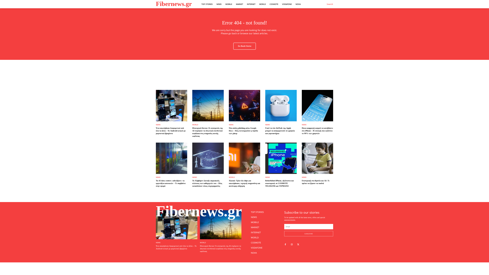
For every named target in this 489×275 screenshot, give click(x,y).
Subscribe (308, 234)
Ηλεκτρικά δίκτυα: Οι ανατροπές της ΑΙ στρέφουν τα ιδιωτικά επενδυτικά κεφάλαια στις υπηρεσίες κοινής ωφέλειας (220, 248)
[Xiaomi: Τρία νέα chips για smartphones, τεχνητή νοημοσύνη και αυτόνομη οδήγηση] (244, 158)
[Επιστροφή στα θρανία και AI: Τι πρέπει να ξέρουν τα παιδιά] (317, 158)
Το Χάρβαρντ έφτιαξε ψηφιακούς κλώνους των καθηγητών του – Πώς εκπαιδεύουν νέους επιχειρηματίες (207, 183)
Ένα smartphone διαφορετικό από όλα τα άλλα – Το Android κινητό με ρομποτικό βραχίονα (171, 130)
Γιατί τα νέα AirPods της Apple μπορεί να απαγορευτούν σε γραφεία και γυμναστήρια (280, 130)
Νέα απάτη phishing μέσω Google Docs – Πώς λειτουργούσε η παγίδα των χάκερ (243, 130)
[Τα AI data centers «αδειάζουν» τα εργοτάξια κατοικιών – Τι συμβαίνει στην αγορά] (171, 158)
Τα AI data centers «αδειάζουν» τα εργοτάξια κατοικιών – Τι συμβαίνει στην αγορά (171, 183)
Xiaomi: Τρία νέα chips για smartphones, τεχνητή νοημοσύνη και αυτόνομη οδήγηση (244, 183)
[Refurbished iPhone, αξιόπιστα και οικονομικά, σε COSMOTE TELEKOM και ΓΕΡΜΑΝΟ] (281, 158)
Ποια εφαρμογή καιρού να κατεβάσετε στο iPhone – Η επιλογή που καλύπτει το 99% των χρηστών (317, 130)
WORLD (195, 125)
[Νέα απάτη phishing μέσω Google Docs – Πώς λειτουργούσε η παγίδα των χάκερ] (244, 105)
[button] (330, 4)
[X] (298, 244)
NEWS (158, 125)
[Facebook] (285, 244)
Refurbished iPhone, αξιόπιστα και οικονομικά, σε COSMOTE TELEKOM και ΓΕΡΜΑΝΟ (279, 183)
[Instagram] (291, 244)
